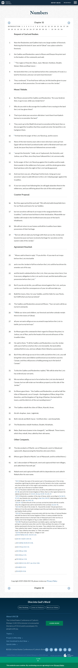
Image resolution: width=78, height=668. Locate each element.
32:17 (18, 547)
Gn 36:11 (62, 496)
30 (43, 29)
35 (58, 29)
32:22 (18, 555)
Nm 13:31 (25, 535)
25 (27, 29)
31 (46, 29)
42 (18, 498)
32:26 (19, 559)
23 (21, 29)
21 (15, 29)
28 (37, 29)
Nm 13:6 (41, 498)
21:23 (33, 494)
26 (30, 29)
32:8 (18, 535)
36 (61, 29)
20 (12, 29)
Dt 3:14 (23, 571)
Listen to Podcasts (37, 607)
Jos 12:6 (33, 563)
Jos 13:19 (41, 494)
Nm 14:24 (24, 543)
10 (42, 26)
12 (49, 26)
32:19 (18, 551)
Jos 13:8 (24, 551)
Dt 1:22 (33, 535)
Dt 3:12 (23, 563)
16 (61, 26)
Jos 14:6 (28, 500)
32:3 (17, 489)
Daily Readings (24, 607)
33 (52, 29)
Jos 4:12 (24, 547)
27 (34, 29)
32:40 (18, 567)
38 (18, 492)
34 (55, 29)
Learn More (54, 623)
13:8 (37, 563)
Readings (67, 2)
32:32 (18, 507)
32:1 (17, 481)
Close (38, 658)
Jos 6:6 (54, 505)
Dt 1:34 (26, 539)
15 (58, 26)
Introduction (14, 26)
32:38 (18, 522)
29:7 (28, 563)
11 (46, 26)
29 (40, 29)
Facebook (51, 649)
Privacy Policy (52, 581)
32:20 (18, 502)
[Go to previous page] (10, 23)
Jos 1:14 (24, 559)
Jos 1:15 (23, 555)
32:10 (18, 539)
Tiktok (69, 649)
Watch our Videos (52, 607)
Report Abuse (55, 3)
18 (67, 26)
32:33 (18, 513)
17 (64, 26)
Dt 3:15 (23, 567)
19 (9, 29)
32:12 (18, 496)
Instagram (65, 649)
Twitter (46, 649)
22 (18, 29)
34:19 (47, 498)
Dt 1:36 (30, 543)
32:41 (18, 532)
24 (24, 29)
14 (55, 26)
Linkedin (60, 649)
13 (52, 26)
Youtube (56, 649)
